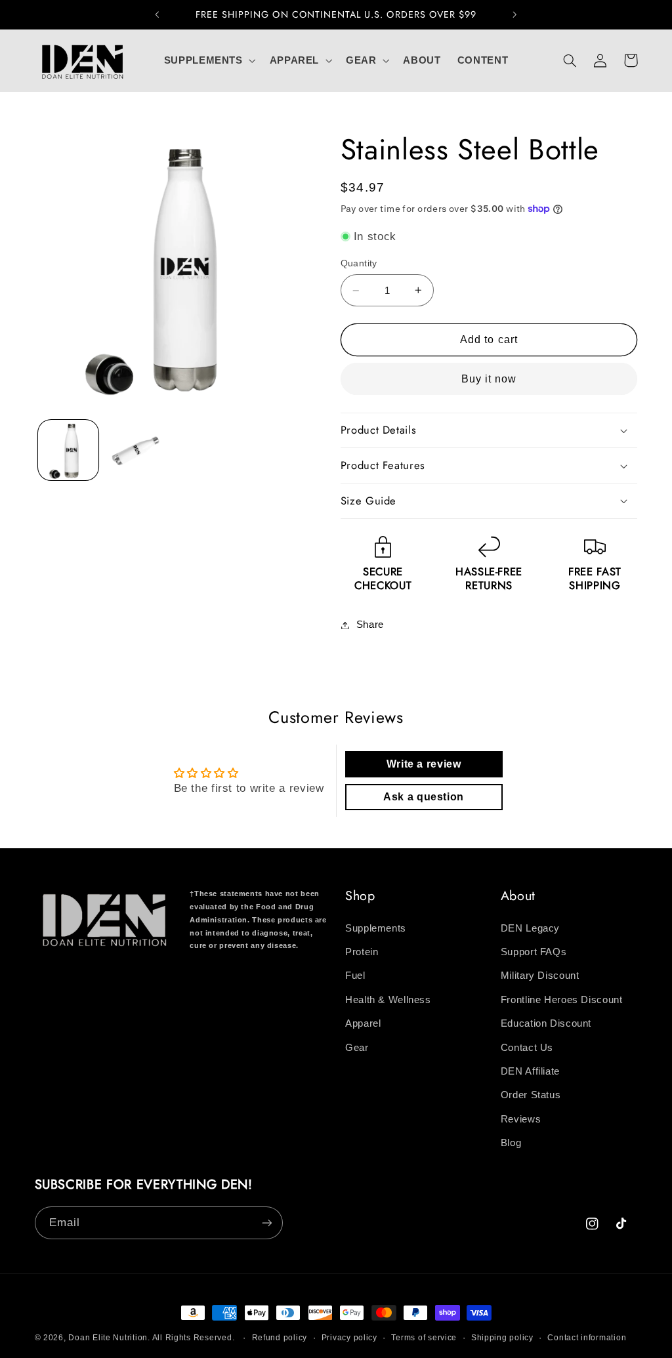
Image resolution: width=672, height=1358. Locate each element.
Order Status (531, 1095)
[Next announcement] (515, 14)
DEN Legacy (530, 928)
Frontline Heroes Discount (562, 1000)
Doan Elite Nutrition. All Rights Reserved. (151, 1338)
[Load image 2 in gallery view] (136, 450)
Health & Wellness (388, 1000)
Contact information (586, 1338)
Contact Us (527, 1047)
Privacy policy (349, 1338)
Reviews (521, 1119)
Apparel (363, 1023)
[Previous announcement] (156, 14)
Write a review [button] (424, 764)
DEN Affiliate (530, 1071)
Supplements (375, 928)
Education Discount (546, 1023)
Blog (511, 1143)
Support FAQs (534, 952)
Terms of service (424, 1338)
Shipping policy (502, 1338)
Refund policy (280, 1338)
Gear (357, 1047)
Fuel (355, 975)
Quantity (359, 263)
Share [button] (370, 624)
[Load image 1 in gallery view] (68, 450)
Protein (361, 952)
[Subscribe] (266, 1222)
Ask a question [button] (423, 796)
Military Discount (540, 975)
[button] (208, 60)
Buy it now (489, 378)
